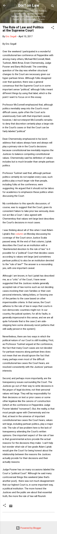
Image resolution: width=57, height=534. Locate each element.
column (19, 233)
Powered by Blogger (30, 528)
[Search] (52, 6)
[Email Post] (11, 507)
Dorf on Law (28, 5)
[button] (52, 28)
